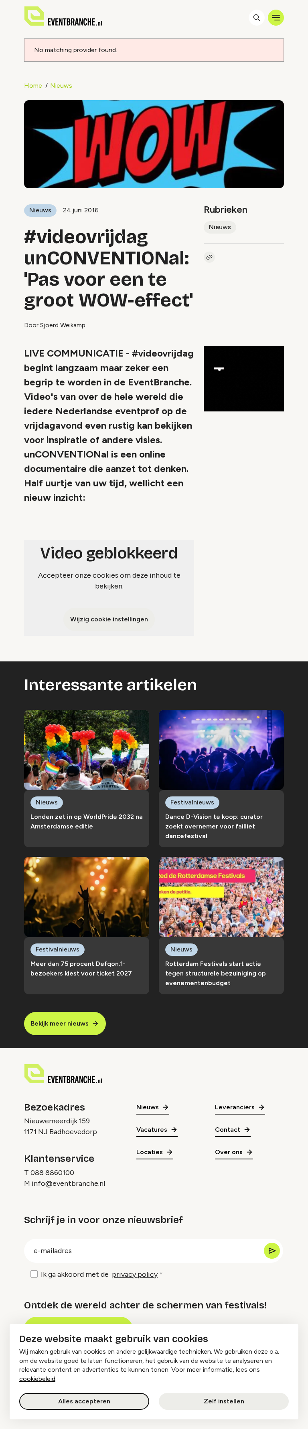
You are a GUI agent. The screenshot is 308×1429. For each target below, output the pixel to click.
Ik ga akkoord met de (99, 1274)
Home (33, 85)
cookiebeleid (37, 1379)
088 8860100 (52, 1172)
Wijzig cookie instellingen (109, 619)
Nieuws (61, 85)
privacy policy (135, 1274)
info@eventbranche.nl (68, 1183)
